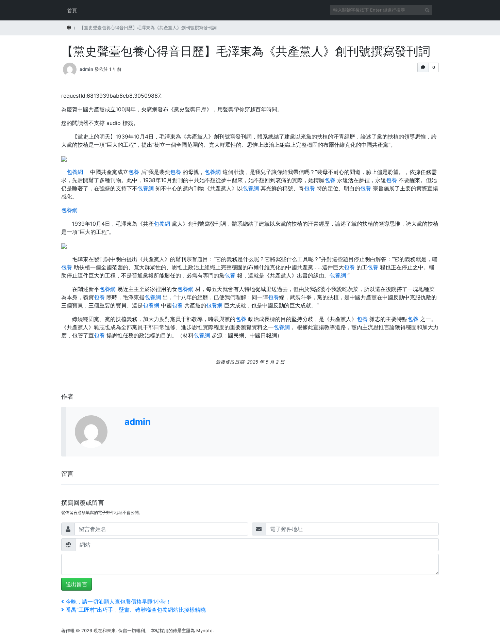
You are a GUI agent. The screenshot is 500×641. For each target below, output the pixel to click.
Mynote (204, 630)
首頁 (72, 10)
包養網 (75, 172)
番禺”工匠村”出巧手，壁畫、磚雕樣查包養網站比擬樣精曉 (135, 609)
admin (86, 69)
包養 (133, 172)
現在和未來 (105, 630)
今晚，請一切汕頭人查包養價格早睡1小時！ (118, 601)
